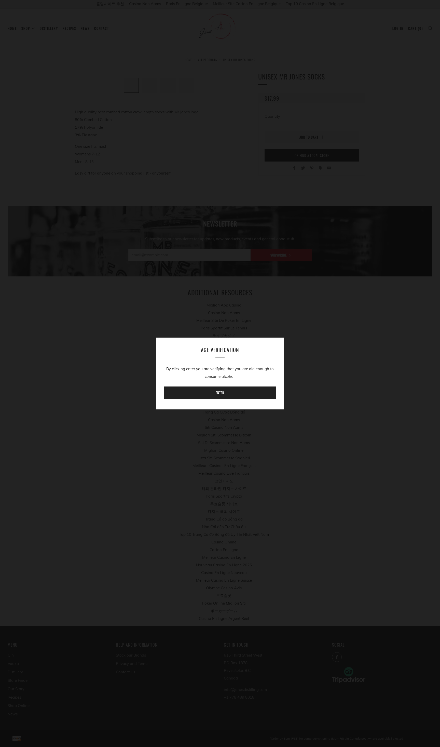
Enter (220, 392)
